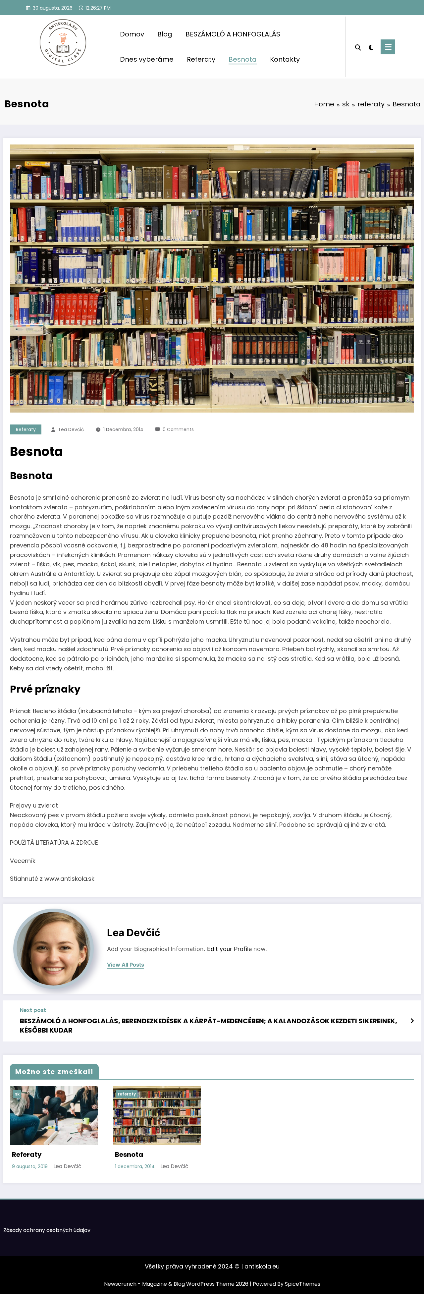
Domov (132, 34)
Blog (164, 34)
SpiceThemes (302, 1284)
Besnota (243, 59)
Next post (33, 1010)
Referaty (201, 59)
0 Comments (178, 429)
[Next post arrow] (412, 1021)
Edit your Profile (229, 948)
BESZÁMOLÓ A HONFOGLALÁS (233, 34)
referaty (26, 429)
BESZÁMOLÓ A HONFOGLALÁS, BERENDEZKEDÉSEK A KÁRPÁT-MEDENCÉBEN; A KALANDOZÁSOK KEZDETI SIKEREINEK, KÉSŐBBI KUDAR (208, 1025)
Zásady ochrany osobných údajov (46, 1230)
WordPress (200, 1284)
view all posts (125, 965)
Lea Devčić (71, 429)
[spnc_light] (371, 46)
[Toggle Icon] (388, 46)
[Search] (358, 47)
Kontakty (285, 59)
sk (17, 1094)
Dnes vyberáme (147, 59)
